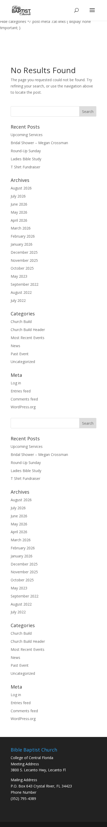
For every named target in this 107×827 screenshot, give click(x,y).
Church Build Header (28, 329)
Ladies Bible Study (26, 158)
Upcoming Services (27, 134)
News (15, 345)
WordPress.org (23, 406)
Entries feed (21, 391)
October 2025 (22, 268)
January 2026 (21, 244)
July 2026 (18, 196)
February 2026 (23, 236)
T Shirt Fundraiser (25, 166)
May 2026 (19, 212)
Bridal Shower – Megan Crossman (39, 142)
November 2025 (24, 260)
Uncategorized (23, 361)
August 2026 (21, 188)
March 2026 (21, 228)
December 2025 (24, 252)
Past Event (20, 353)
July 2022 (18, 300)
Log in (16, 382)
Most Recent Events (27, 337)
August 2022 (21, 292)
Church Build (21, 321)
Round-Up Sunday (26, 150)
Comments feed (24, 399)
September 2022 (24, 284)
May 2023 (19, 276)
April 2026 (19, 220)
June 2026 (19, 204)
